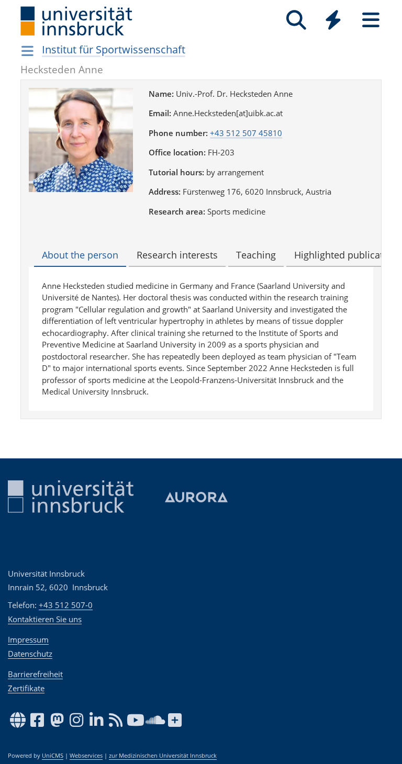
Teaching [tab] (256, 255)
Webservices (86, 755)
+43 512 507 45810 (246, 133)
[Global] (333, 21)
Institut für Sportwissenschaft (113, 49)
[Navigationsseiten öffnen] (27, 50)
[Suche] (296, 20)
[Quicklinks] (333, 20)
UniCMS (52, 755)
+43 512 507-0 (66, 605)
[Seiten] (370, 20)
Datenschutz (30, 653)
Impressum (28, 639)
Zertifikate (26, 688)
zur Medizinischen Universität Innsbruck (163, 755)
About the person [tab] (80, 255)
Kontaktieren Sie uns (45, 619)
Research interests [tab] (177, 255)
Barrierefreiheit (35, 674)
